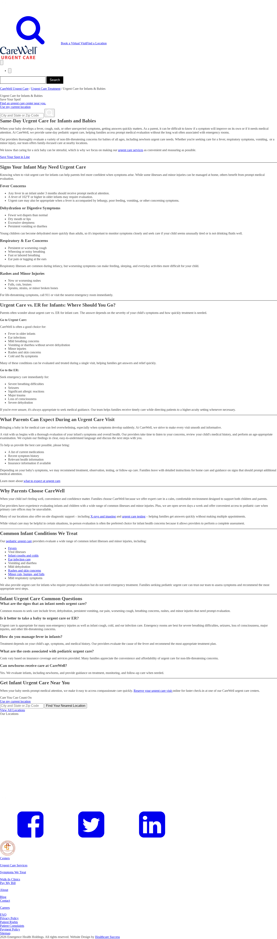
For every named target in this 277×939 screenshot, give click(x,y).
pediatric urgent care (19, 541)
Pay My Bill (8, 883)
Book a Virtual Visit (73, 43)
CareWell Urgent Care (14, 88)
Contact (5, 900)
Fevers (12, 548)
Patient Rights (9, 922)
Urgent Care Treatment (45, 88)
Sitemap (5, 933)
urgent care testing (133, 516)
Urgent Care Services (13, 865)
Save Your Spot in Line (15, 157)
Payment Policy (10, 929)
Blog (3, 897)
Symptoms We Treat (13, 872)
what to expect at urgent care (42, 481)
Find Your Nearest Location (65, 705)
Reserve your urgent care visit (153, 690)
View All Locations (12, 710)
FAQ (3, 914)
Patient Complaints (12, 925)
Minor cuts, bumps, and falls (26, 574)
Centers (5, 858)
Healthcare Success (107, 937)
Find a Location (96, 43)
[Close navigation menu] (9, 70)
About (4, 890)
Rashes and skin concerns (24, 570)
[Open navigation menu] (1, 62)
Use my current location (15, 107)
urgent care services (130, 150)
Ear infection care (19, 559)
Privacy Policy (9, 918)
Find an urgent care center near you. (23, 103)
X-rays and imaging (103, 516)
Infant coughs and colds (23, 555)
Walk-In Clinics (10, 879)
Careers (5, 907)
